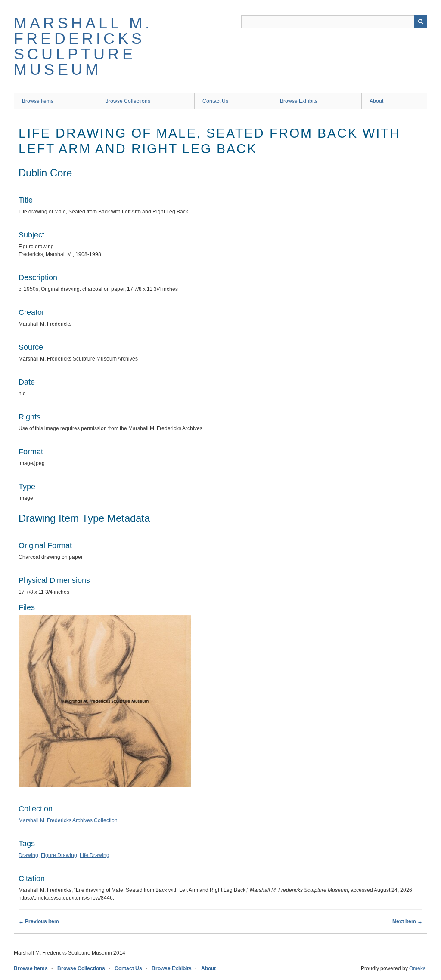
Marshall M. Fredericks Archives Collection (68, 820)
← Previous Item (39, 921)
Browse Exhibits (298, 101)
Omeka (417, 968)
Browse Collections (127, 101)
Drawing (28, 855)
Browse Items (37, 101)
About (376, 101)
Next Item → (407, 921)
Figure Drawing (59, 855)
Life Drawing (94, 855)
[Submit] (420, 21)
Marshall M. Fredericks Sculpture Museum (83, 46)
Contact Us (215, 101)
